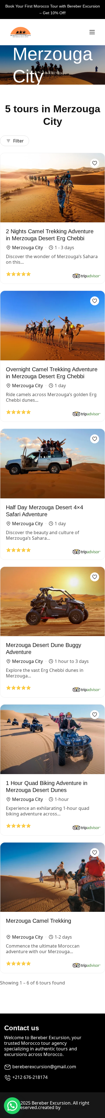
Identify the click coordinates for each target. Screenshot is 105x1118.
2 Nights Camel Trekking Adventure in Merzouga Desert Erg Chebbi (50, 234)
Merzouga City (27, 247)
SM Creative (74, 1107)
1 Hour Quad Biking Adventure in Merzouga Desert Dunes (46, 786)
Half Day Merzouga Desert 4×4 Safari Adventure (44, 510)
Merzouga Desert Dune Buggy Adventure (43, 648)
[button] (12, 1105)
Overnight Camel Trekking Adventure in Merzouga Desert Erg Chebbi (51, 372)
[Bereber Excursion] (46, 32)
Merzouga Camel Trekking (38, 921)
